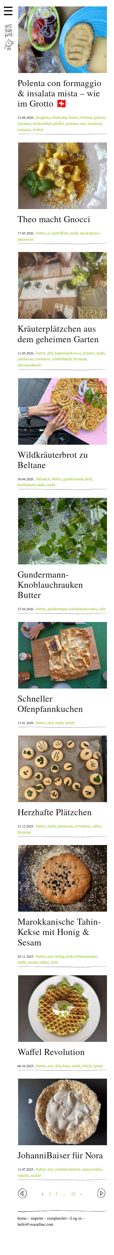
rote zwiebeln (91, 123)
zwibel (37, 129)
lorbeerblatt (42, 123)
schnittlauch (62, 358)
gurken (99, 117)
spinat (98, 1065)
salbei (96, 826)
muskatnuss (89, 233)
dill (50, 353)
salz (102, 608)
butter (74, 117)
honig (60, 956)
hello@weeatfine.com (35, 1224)
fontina (86, 117)
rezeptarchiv (57, 1218)
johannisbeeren (67, 1169)
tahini (44, 962)
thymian (80, 358)
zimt (54, 962)
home (22, 1218)
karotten (24, 123)
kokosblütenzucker (81, 956)
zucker (35, 1175)
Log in (76, 1218)
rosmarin (42, 358)
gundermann (73, 479)
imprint (37, 1218)
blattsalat (59, 117)
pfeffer (58, 123)
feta (58, 1065)
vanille (23, 1175)
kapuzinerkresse (68, 353)
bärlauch (43, 479)
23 (73, 1194)
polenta (72, 123)
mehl (74, 233)
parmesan (25, 239)
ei (48, 233)
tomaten (24, 129)
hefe (88, 479)
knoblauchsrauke (31, 484)
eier (50, 722)
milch (70, 722)
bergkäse (43, 117)
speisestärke (92, 1169)
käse (66, 1065)
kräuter (89, 353)
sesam (32, 962)
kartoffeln (60, 233)
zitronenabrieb (29, 365)
